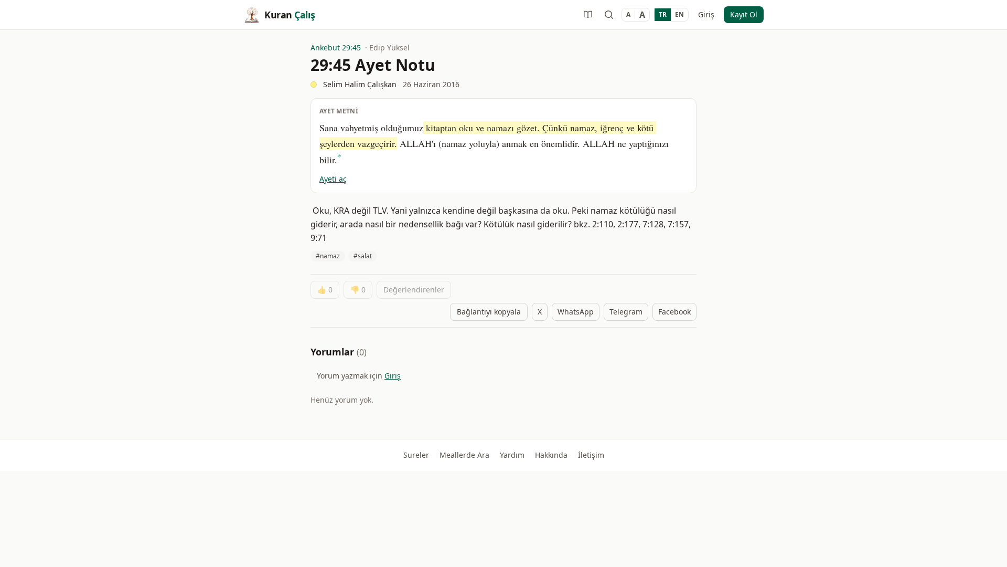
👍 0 (325, 290)
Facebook (674, 312)
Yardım (512, 455)
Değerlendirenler (413, 290)
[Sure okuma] (588, 14)
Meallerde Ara (464, 455)
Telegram (625, 312)
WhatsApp (576, 312)
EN (679, 14)
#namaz (328, 255)
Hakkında (551, 455)
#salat (362, 255)
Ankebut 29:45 (335, 47)
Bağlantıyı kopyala (489, 312)
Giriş (706, 14)
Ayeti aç (333, 179)
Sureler (416, 455)
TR (663, 14)
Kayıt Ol (743, 14)
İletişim (591, 455)
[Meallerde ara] (609, 14)
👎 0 (358, 290)
